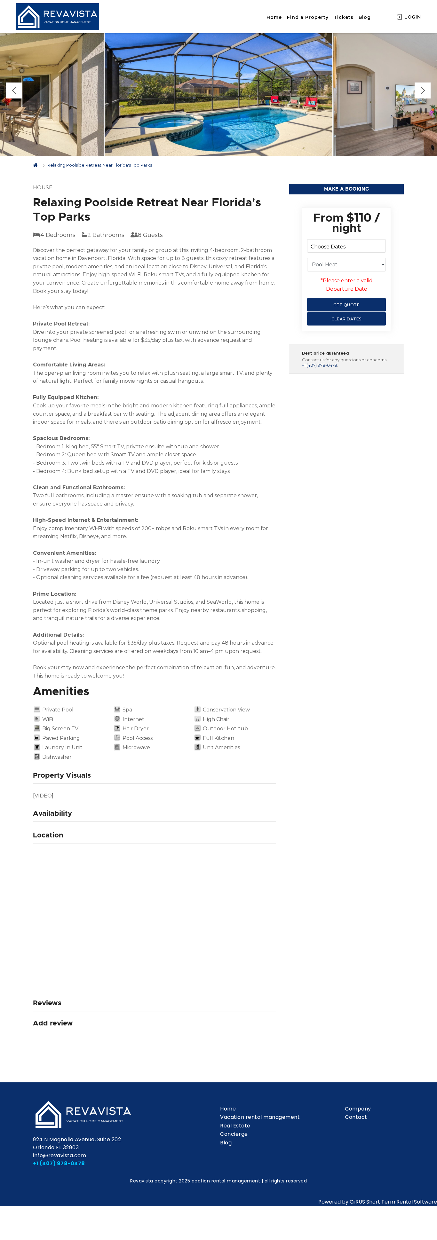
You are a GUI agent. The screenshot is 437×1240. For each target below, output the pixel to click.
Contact (356, 1117)
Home (274, 17)
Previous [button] (14, 90)
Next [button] (423, 90)
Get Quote (346, 304)
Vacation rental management (260, 1117)
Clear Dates (346, 319)
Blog (365, 17)
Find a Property (308, 17)
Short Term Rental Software (401, 1201)
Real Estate (235, 1125)
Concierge (234, 1134)
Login (412, 17)
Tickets (344, 17)
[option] (218, 92)
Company (358, 1108)
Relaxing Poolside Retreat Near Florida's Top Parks (99, 165)
